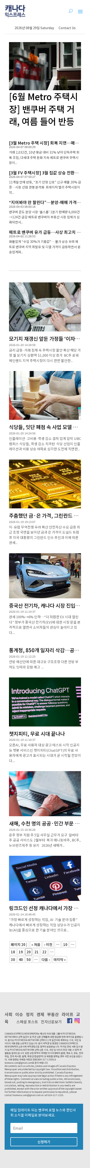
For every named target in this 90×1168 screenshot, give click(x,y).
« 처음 (35, 944)
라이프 (67, 1014)
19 (21, 951)
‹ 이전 (48, 944)
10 (65, 944)
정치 (30, 1014)
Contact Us (67, 27)
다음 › (46, 959)
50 (29, 959)
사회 (8, 1014)
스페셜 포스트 (27, 1021)
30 (13, 959)
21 (36, 951)
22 (44, 951)
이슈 (19, 1014)
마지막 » (60, 959)
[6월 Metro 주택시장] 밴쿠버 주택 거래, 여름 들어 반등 (43, 108)
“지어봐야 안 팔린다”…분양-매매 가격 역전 (47, 202)
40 (21, 959)
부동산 (53, 1014)
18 (13, 951)
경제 (40, 1014)
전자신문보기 (51, 1021)
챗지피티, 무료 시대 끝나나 (37, 733)
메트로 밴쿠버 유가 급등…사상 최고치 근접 (46, 232)
